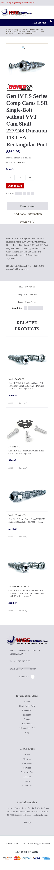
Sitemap (27, 822)
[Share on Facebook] (17, 193)
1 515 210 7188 (39, 23)
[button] (24, 47)
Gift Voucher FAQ (27, 728)
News (27, 781)
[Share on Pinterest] (32, 193)
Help (27, 732)
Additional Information (28, 214)
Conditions (27, 723)
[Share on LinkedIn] (28, 193)
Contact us (27, 785)
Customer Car (27, 772)
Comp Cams (19, 162)
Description (27, 206)
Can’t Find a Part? (27, 706)
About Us (27, 759)
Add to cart (15, 185)
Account (27, 776)
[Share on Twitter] (20, 193)
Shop (16, 30)
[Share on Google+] (24, 193)
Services (27, 768)
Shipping (27, 715)
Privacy (27, 719)
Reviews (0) (27, 221)
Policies (27, 701)
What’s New (27, 763)
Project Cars (27, 710)
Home (8, 30)
